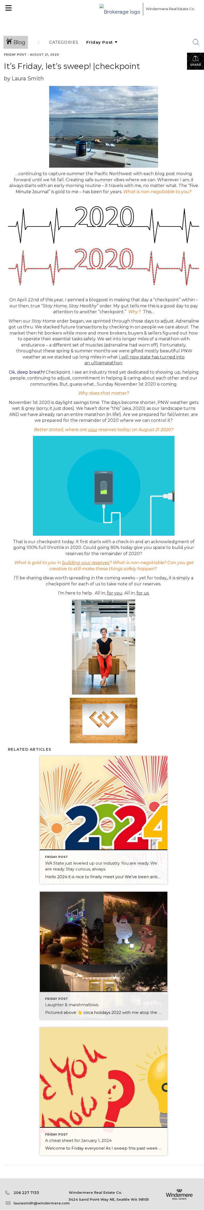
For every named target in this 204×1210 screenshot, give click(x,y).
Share (195, 65)
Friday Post (15, 54)
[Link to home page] (120, 9)
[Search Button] (196, 42)
